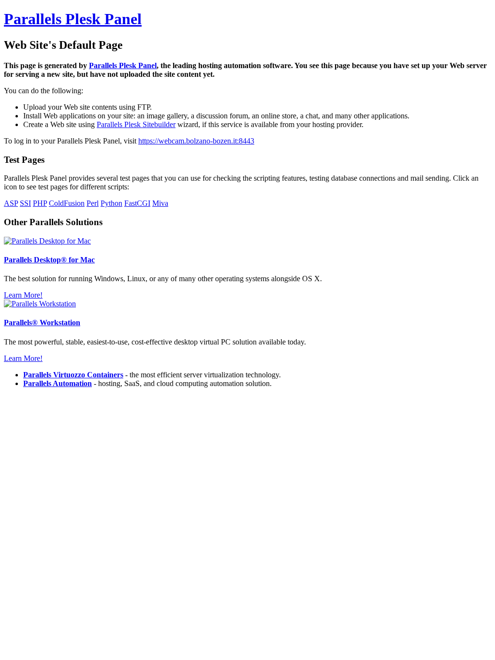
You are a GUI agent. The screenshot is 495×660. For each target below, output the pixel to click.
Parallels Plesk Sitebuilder (136, 124)
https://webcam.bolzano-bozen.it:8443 (196, 141)
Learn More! (23, 295)
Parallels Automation (57, 383)
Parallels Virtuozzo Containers (73, 375)
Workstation (42, 322)
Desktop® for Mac (49, 260)
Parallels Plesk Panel (73, 19)
